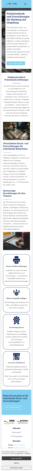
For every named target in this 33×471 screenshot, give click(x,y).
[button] (26, 4)
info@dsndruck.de (19, 448)
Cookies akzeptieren (16, 458)
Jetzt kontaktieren (15, 63)
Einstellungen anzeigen (16, 467)
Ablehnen (16, 463)
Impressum (27, 453)
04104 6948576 (19, 445)
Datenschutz (20, 453)
